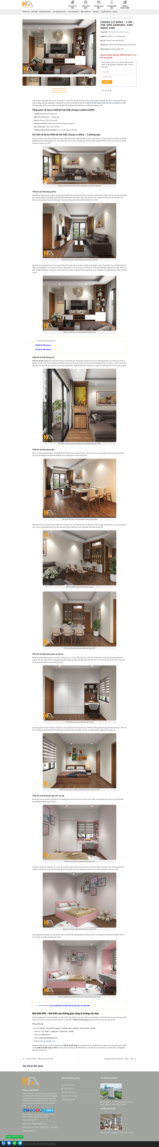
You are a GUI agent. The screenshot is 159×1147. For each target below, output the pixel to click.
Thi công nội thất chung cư (43, 349)
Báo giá (95, 11)
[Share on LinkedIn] (110, 90)
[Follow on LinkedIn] (40, 1110)
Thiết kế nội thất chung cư (43, 345)
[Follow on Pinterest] (37, 1110)
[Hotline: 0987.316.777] (14, 1143)
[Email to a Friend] (106, 90)
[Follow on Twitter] (34, 1110)
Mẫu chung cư (86, 11)
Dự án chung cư (105, 18)
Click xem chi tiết (59, 90)
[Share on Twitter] (103, 90)
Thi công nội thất (59, 11)
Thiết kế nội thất (45, 11)
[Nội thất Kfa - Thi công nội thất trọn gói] (27, 5)
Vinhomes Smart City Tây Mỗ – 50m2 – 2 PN (119, 1059)
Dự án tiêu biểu (73, 11)
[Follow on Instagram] (30, 1110)
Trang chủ (26, 11)
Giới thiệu (34, 11)
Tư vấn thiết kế (106, 11)
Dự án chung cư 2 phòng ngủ (121, 18)
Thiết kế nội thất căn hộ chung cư (119, 32)
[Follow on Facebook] (27, 1110)
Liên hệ (114, 11)
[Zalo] (24, 1110)
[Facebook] (9, 1143)
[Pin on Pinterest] (108, 90)
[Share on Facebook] (101, 90)
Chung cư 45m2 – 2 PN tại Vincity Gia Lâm (39, 1059)
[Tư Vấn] (20, 1143)
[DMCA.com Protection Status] (48, 1110)
